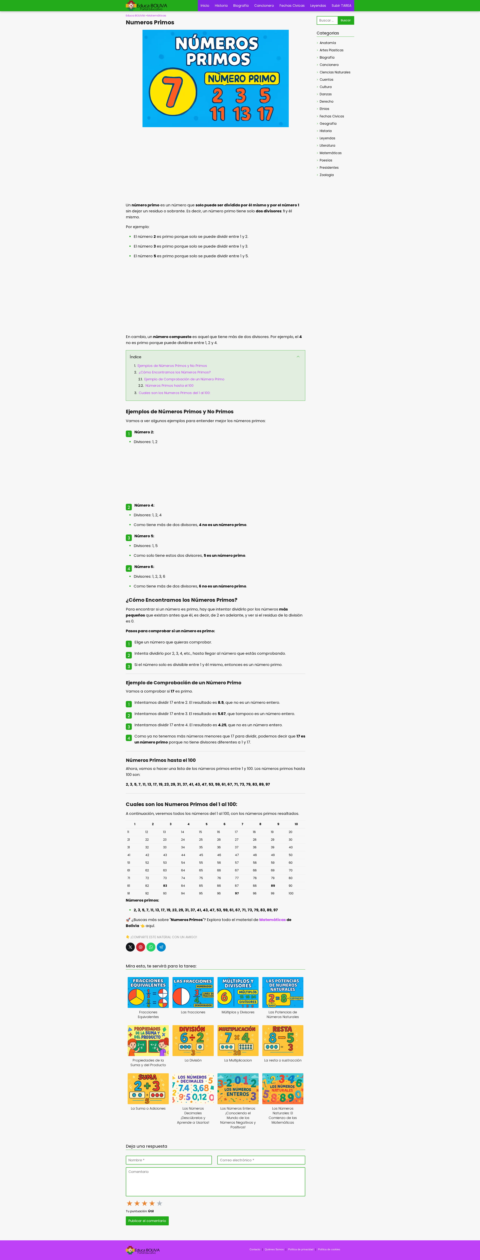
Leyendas (318, 5)
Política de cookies (329, 1249)
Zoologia (327, 175)
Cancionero (264, 5)
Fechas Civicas (292, 5)
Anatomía (328, 43)
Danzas (326, 94)
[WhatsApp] (150, 947)
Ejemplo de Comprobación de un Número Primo (184, 379)
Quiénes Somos (274, 1249)
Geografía (328, 123)
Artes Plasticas (332, 50)
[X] (130, 947)
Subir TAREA (341, 5)
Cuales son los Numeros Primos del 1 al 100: (174, 392)
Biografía (241, 5)
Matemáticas (331, 153)
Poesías (326, 160)
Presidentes (329, 167)
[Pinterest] (140, 947)
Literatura (327, 145)
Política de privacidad (301, 1249)
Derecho (326, 101)
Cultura (326, 87)
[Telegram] (161, 947)
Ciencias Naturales (335, 72)
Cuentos (326, 79)
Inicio (205, 5)
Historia (221, 5)
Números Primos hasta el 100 (170, 385)
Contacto (255, 1249)
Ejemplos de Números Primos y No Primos (172, 365)
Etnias (324, 109)
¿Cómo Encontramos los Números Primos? (175, 372)
